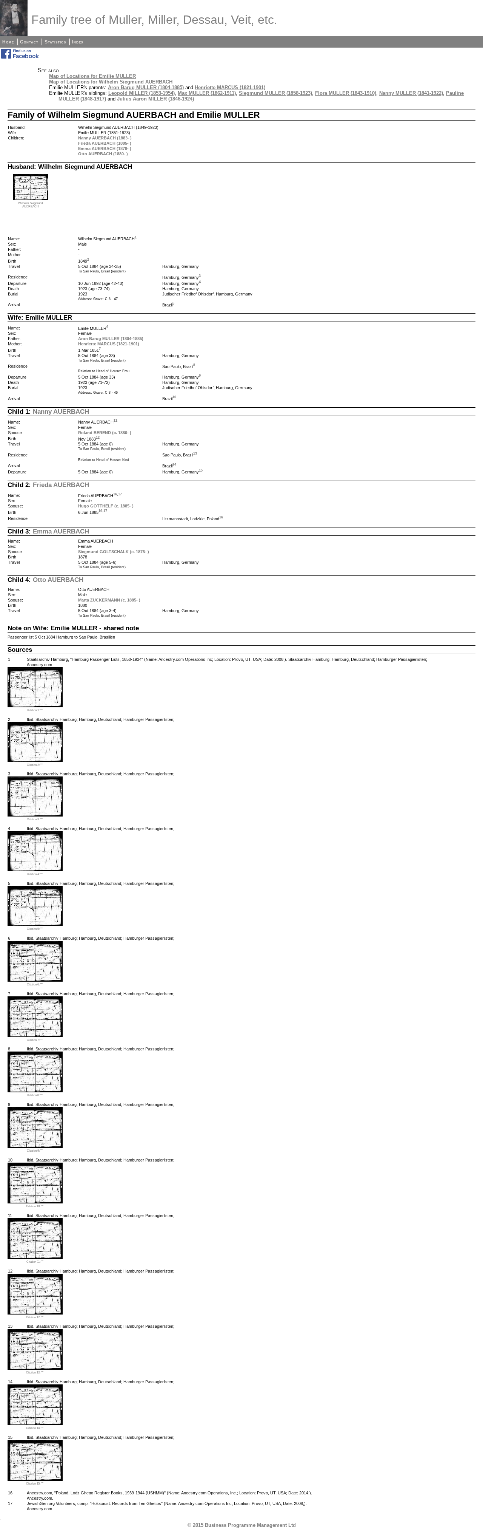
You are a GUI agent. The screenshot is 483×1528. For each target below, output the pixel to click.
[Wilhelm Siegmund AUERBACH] (30, 198)
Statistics (55, 42)
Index (77, 42)
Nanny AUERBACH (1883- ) (105, 138)
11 (115, 420)
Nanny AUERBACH (61, 411)
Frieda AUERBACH (61, 485)
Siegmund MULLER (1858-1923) (275, 93)
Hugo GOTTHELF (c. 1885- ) (106, 506)
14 (174, 464)
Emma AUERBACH (61, 531)
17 (120, 494)
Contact (29, 42)
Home (8, 42)
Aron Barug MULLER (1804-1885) (146, 87)
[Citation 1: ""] (35, 705)
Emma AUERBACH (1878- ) (104, 148)
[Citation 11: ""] (35, 1257)
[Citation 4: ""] (35, 869)
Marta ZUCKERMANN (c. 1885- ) (109, 600)
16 (115, 494)
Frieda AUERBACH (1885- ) (104, 143)
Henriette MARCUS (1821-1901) (230, 87)
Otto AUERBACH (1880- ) (103, 154)
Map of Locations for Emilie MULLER (92, 76)
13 (195, 453)
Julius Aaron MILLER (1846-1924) (155, 99)
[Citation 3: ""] (35, 815)
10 (174, 397)
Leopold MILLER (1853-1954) (141, 93)
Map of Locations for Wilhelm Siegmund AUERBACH (110, 82)
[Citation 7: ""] (35, 1035)
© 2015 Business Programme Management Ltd (242, 1525)
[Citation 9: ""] (35, 1146)
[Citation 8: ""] (35, 1090)
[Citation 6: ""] (35, 980)
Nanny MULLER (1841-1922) (411, 93)
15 (201, 470)
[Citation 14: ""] (35, 1423)
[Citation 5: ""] (35, 924)
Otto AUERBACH (58, 579)
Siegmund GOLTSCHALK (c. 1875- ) (113, 551)
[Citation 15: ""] (35, 1479)
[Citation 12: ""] (35, 1313)
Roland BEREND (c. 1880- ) (104, 432)
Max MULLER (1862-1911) (207, 93)
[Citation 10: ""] (35, 1202)
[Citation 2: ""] (35, 760)
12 (98, 437)
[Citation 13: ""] (35, 1368)
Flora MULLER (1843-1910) (345, 93)
